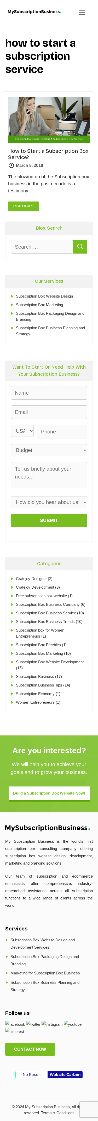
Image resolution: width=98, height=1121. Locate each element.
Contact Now (30, 1049)
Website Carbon (65, 1074)
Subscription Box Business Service (46, 613)
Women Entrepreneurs (35, 702)
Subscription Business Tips (39, 685)
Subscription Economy (35, 693)
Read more (23, 206)
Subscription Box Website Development (50, 662)
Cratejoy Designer (31, 578)
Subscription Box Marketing (39, 305)
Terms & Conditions (57, 1113)
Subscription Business (35, 676)
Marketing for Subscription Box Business (45, 973)
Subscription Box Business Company (48, 604)
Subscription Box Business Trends (45, 621)
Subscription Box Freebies (38, 645)
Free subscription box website (41, 596)
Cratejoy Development (35, 587)
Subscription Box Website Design (44, 296)
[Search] (80, 247)
